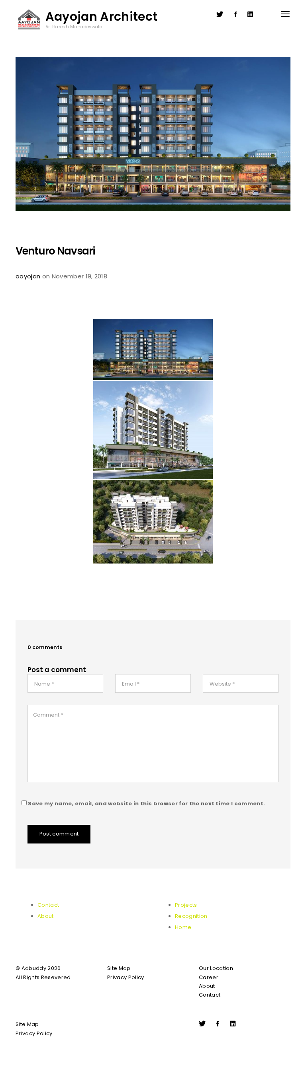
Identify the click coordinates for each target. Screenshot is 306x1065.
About (45, 916)
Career (208, 977)
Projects (186, 905)
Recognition (191, 916)
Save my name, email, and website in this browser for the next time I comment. (146, 803)
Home (183, 927)
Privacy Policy (125, 977)
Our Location (216, 968)
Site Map (119, 968)
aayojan (28, 276)
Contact (48, 905)
